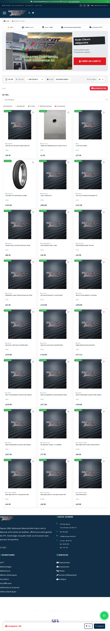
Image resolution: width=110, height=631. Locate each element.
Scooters (5, 579)
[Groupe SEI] (55, 622)
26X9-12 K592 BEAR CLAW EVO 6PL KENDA (88, 395)
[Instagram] (84, 5)
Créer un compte (91, 61)
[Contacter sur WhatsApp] (104, 616)
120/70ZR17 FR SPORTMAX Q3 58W (16, 195)
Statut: (51, 79)
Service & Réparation (67, 575)
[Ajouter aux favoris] (33, 112)
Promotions (8, 106)
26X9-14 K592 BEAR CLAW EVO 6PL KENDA (18, 445)
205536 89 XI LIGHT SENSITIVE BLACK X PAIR (18, 295)
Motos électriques (9, 575)
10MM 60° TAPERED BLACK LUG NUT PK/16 (53, 146)
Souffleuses (6, 583)
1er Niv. (5, 95)
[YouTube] (88, 5)
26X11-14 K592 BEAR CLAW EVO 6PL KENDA (18, 395)
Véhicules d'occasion (10, 587)
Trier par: (21, 79)
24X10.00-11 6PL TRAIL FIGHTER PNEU (16, 345)
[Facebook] (81, 5)
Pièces (62, 571)
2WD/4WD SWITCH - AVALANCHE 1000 (17, 494)
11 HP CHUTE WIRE (81, 146)
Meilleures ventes (46, 106)
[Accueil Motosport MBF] (17, 13)
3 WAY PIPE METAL (81, 494)
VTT (2, 562)
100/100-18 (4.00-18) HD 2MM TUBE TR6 (17, 146)
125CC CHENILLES (46, 195)
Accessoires (63, 567)
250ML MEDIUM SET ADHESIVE (85, 345)
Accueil (7, 21)
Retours (70, 611)
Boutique (62, 579)
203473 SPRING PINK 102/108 (85, 245)
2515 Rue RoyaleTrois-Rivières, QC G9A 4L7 (68, 526)
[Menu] (4, 13)
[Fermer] (107, 2)
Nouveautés (21, 106)
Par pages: (93, 79)
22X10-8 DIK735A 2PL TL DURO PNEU (51, 295)
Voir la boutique (73, 1)
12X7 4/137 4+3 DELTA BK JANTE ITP (86, 195)
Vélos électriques (8, 591)
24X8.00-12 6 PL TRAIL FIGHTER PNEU (51, 345)
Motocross (5, 571)
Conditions (42, 611)
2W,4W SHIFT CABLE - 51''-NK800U (50, 445)
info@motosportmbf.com (100, 5)
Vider (89, 626)
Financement (61, 106)
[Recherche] (29, 13)
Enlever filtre (99, 88)
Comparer (100, 626)
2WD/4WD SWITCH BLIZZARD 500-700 (87, 445)
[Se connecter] (33, 13)
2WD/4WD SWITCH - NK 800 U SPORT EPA (53, 494)
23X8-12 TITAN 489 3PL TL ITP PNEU (86, 295)
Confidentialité (57, 611)
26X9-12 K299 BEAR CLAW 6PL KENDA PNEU (53, 395)
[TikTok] (5, 547)
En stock (32, 106)
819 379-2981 (64, 532)
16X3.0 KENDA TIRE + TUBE (48, 245)
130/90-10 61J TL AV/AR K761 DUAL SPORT (18, 245)
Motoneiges (6, 567)
